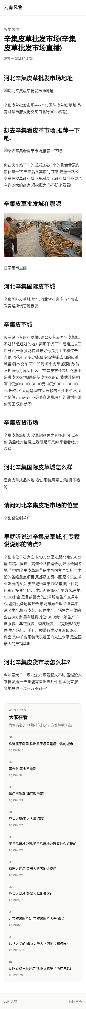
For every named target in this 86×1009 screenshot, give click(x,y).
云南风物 (13, 7)
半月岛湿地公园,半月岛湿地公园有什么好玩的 (42, 844)
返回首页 (75, 1001)
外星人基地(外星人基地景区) (30, 893)
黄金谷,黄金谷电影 (22, 769)
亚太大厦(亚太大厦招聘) (26, 819)
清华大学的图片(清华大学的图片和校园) (38, 943)
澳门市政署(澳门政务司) (26, 794)
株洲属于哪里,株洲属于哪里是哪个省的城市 (41, 744)
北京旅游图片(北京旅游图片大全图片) (36, 918)
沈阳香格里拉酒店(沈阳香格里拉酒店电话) (40, 968)
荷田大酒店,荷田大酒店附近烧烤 (32, 869)
